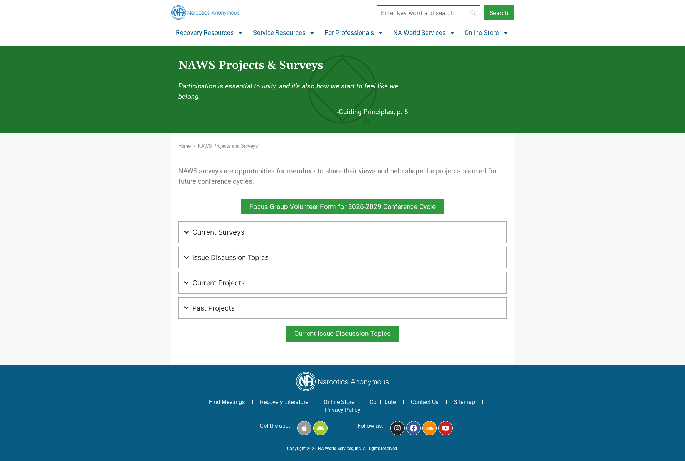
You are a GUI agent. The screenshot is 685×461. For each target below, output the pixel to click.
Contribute (383, 402)
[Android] (320, 428)
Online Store (482, 32)
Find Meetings (227, 402)
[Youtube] (445, 428)
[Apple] (304, 428)
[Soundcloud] (429, 428)
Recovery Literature (284, 402)
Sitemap (464, 402)
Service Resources (279, 32)
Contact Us (424, 402)
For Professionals (349, 32)
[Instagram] (397, 428)
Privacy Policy (342, 409)
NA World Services (419, 32)
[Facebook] (413, 428)
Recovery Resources (205, 32)
